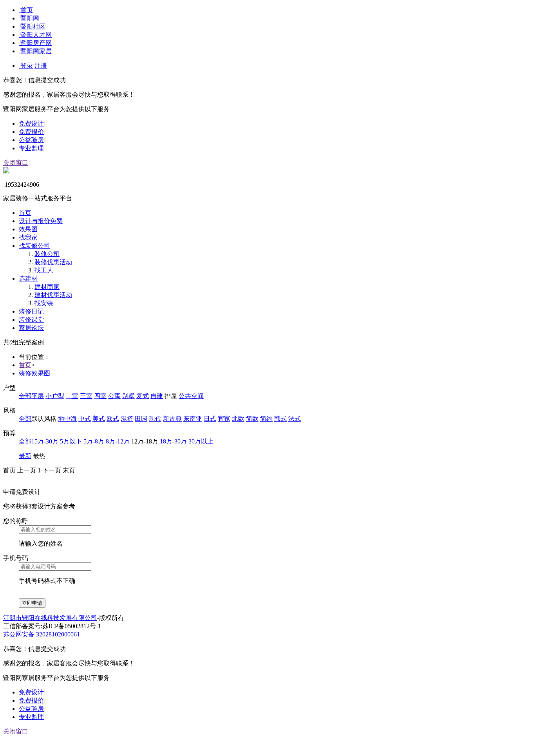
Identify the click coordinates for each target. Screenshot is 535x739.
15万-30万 (44, 441)
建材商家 (47, 286)
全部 (25, 396)
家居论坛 (31, 327)
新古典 (172, 418)
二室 (72, 396)
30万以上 (200, 441)
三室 (86, 396)
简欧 (252, 418)
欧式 (113, 418)
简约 (266, 418)
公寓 (114, 396)
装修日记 (31, 311)
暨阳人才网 (36, 34)
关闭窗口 (15, 162)
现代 (155, 418)
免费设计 (31, 123)
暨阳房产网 (36, 43)
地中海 (67, 418)
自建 (156, 396)
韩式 (280, 418)
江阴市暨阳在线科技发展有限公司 (50, 618)
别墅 (128, 396)
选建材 (28, 278)
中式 (84, 418)
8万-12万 (118, 441)
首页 (26, 10)
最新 (25, 455)
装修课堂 (31, 319)
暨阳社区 (32, 26)
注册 (40, 65)
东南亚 (192, 418)
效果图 (28, 229)
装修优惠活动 (53, 262)
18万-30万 (173, 441)
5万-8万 (93, 441)
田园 (141, 418)
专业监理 (31, 148)
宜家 (224, 418)
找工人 (43, 270)
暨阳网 (29, 18)
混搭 (127, 418)
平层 (37, 396)
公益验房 (31, 140)
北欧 (238, 418)
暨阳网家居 (36, 51)
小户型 (54, 396)
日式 (210, 418)
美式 (98, 418)
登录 (26, 65)
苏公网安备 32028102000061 (41, 634)
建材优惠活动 (53, 295)
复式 (142, 396)
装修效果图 (34, 373)
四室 (100, 396)
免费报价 (31, 131)
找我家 (28, 237)
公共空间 (191, 396)
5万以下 (71, 441)
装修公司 (47, 254)
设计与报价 (41, 221)
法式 (294, 418)
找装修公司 (34, 245)
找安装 (43, 303)
